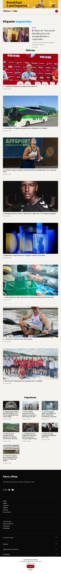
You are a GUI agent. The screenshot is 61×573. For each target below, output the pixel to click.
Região (5, 503)
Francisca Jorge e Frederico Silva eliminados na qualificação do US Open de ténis (27, 138)
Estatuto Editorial (8, 524)
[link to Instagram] (6, 490)
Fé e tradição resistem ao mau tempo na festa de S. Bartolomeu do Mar (30, 403)
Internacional (7, 512)
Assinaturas (6, 526)
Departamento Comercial (10, 549)
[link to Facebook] (3, 490)
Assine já (30, 566)
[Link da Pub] (30, 4)
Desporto (6, 505)
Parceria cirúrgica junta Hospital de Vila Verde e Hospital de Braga (10, 447)
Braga (4, 501)
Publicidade (6, 528)
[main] (30, 242)
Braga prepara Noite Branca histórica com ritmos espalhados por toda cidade (10, 404)
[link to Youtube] (13, 490)
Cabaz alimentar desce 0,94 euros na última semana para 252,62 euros (24, 265)
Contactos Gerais (8, 538)
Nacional (5, 510)
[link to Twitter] (9, 490)
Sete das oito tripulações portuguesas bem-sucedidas (19, 349)
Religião (5, 508)
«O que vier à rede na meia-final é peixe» (15, 307)
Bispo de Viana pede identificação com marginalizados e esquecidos (21, 28)
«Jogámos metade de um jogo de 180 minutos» (17, 55)
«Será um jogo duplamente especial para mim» (50, 424)
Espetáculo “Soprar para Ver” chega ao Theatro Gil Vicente (21, 224)
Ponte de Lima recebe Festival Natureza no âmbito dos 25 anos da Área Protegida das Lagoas (10, 427)
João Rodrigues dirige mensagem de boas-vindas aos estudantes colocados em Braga (49, 404)
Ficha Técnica (7, 521)
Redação (5, 544)
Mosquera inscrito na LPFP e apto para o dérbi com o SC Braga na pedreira (25, 182)
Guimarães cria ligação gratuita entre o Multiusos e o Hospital (22, 96)
